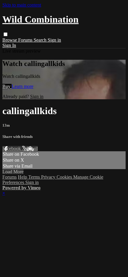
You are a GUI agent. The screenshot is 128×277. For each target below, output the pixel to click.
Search (41, 40)
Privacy (49, 177)
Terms (34, 177)
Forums (26, 40)
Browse (10, 40)
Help (23, 177)
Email (32, 148)
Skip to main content (21, 4)
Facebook (12, 148)
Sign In (9, 45)
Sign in (54, 40)
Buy (7, 86)
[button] (5, 34)
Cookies (65, 177)
